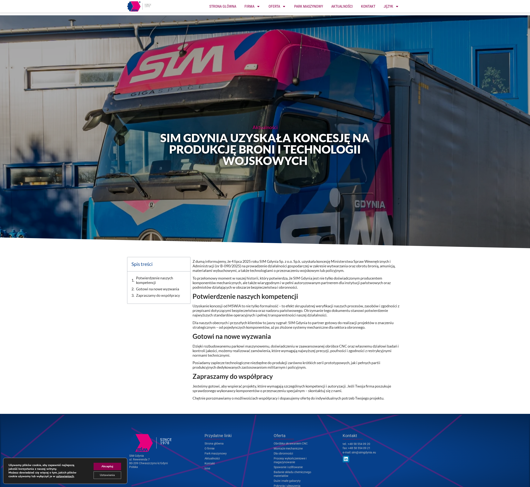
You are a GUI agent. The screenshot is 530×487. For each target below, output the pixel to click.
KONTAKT (368, 6)
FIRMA (249, 6)
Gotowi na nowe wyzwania (157, 289)
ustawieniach (65, 476)
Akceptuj (107, 466)
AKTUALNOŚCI (342, 6)
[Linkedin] (346, 459)
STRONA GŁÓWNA (222, 6)
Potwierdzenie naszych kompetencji (154, 280)
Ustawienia (107, 475)
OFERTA (274, 6)
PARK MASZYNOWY (308, 6)
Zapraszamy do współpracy (158, 295)
